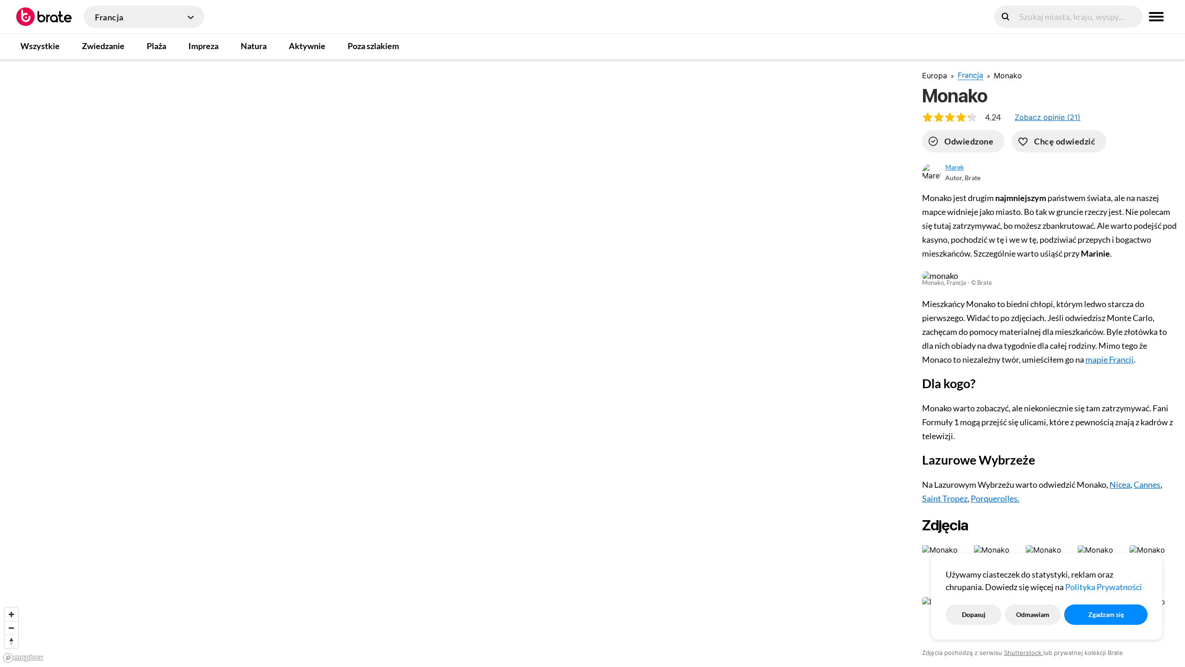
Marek (954, 167)
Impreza (203, 46)
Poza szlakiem (373, 46)
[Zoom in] (11, 614)
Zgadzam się (1106, 614)
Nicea (1120, 484)
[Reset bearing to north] (11, 641)
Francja (970, 75)
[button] (1047, 117)
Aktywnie (307, 46)
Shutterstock (1023, 652)
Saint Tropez (944, 498)
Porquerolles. (995, 498)
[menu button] (1156, 17)
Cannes (1147, 484)
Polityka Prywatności (1103, 587)
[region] (453, 362)
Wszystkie (40, 46)
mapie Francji (1109, 359)
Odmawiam (1032, 614)
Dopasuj (973, 614)
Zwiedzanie (103, 46)
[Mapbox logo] (23, 658)
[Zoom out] (11, 628)
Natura (254, 46)
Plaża (156, 46)
